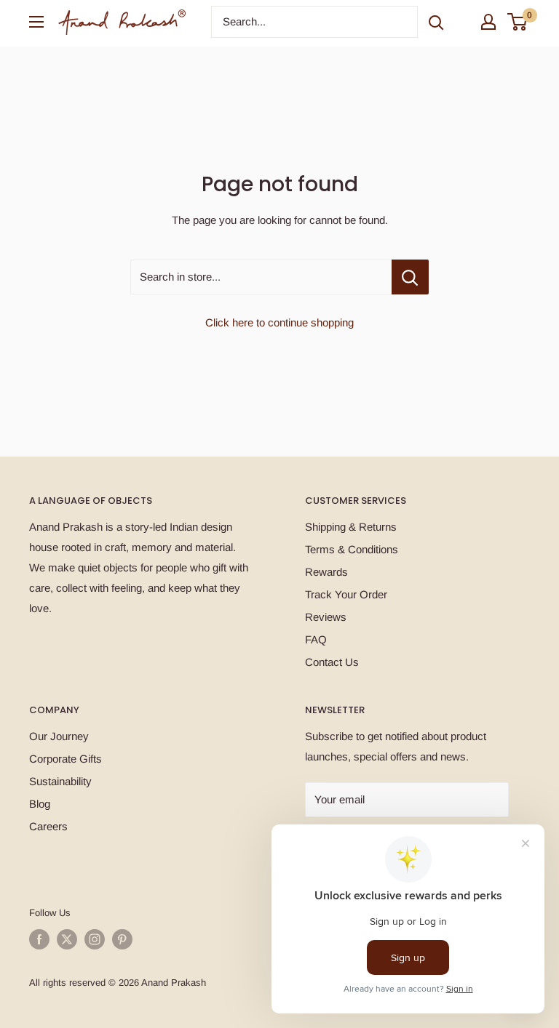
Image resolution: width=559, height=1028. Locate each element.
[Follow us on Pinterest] (122, 939)
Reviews (325, 617)
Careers (48, 826)
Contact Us (332, 662)
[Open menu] (36, 22)
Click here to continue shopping (279, 322)
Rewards (326, 572)
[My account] (488, 22)
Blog (39, 804)
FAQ (316, 639)
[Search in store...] (410, 277)
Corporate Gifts (65, 758)
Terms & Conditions (351, 549)
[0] (518, 22)
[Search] (436, 22)
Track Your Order (346, 594)
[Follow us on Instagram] (94, 939)
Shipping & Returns (351, 527)
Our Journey (59, 736)
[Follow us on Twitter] (67, 939)
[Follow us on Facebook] (39, 939)
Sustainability (60, 781)
